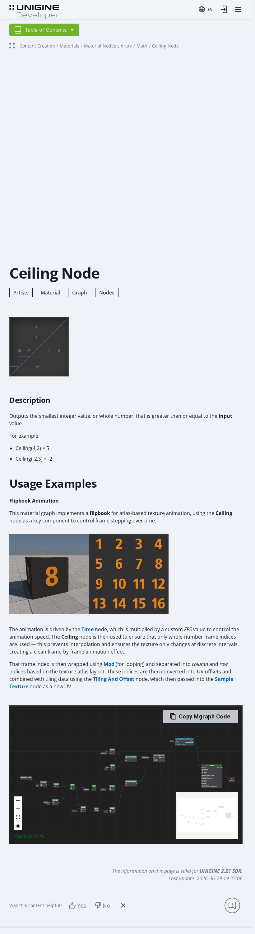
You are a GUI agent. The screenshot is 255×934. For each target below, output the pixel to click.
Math (142, 46)
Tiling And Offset (113, 679)
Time (87, 629)
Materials (69, 46)
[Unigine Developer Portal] (34, 11)
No (106, 905)
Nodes (106, 292)
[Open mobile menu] (238, 9)
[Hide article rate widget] (123, 905)
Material (50, 292)
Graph (79, 292)
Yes (81, 905)
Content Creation (37, 46)
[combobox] (205, 9)
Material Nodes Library (108, 46)
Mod (109, 664)
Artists (21, 292)
